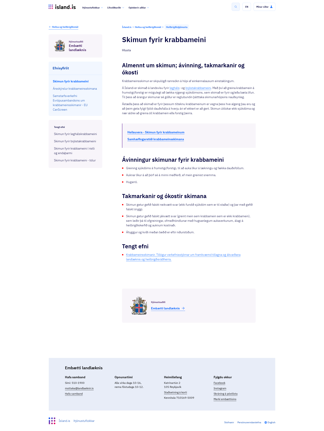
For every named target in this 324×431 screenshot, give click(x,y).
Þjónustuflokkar (91, 7)
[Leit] (236, 7)
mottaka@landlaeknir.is (79, 388)
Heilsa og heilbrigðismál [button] (65, 26)
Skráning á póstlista (226, 393)
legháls (175, 88)
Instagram (220, 388)
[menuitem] (75, 81)
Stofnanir (229, 422)
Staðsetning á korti (175, 392)
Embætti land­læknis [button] (165, 308)
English (271, 422)
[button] (246, 7)
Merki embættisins (225, 399)
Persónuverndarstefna (249, 422)
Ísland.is (64, 421)
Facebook (219, 382)
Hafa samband (74, 393)
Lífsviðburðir (114, 7)
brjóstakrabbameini (198, 88)
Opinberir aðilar (137, 7)
